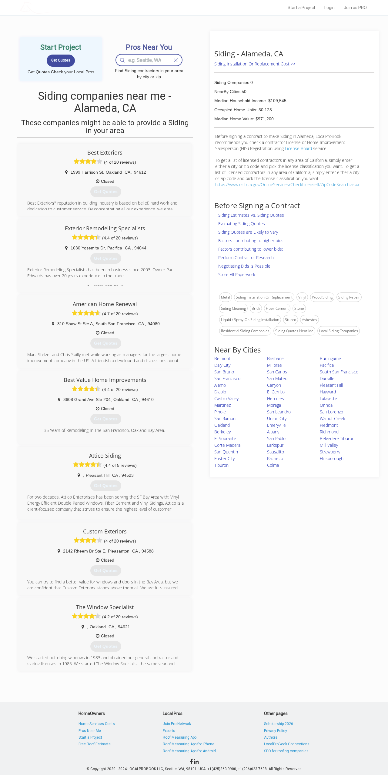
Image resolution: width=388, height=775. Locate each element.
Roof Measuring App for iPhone (188, 744)
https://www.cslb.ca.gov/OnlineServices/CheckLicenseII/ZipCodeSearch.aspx (287, 184)
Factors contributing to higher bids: (251, 240)
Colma (273, 465)
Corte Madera (227, 445)
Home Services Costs (97, 724)
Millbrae (274, 365)
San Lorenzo (331, 412)
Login (329, 7)
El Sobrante (225, 438)
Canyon (274, 385)
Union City (276, 418)
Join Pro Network (177, 724)
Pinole (220, 412)
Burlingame (330, 358)
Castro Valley (226, 398)
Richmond (329, 432)
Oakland (222, 425)
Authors (270, 737)
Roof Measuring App (179, 737)
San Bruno (224, 372)
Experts (169, 731)
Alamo (220, 385)
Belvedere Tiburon (337, 438)
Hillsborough (331, 458)
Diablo (220, 392)
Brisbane (275, 358)
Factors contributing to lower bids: (250, 249)
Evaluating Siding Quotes (241, 223)
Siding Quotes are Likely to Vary (248, 232)
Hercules (275, 398)
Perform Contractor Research (246, 257)
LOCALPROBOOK (55, 7)
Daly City (222, 365)
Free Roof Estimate (95, 744)
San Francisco (227, 378)
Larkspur (275, 445)
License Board (299, 148)
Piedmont (329, 425)
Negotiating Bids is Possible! (244, 266)
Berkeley (222, 432)
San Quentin (226, 452)
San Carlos (277, 372)
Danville (327, 378)
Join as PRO (355, 7)
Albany (273, 432)
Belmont (222, 358)
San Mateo (277, 378)
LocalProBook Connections (286, 744)
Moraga (274, 405)
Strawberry (330, 452)
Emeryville (276, 425)
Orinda (326, 405)
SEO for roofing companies (286, 751)
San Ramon (225, 418)
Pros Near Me (90, 731)
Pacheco (275, 458)
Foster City (224, 458)
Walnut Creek (332, 418)
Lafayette (328, 398)
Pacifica (327, 365)
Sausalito (275, 452)
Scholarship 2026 (278, 724)
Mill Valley (329, 445)
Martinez (222, 405)
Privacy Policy (275, 731)
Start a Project (301, 7)
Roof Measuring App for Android (189, 751)
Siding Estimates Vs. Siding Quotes (251, 215)
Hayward (328, 392)
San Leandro (279, 412)
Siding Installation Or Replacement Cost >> (255, 64)
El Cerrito (276, 392)
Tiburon (221, 465)
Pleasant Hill (331, 385)
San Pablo (276, 438)
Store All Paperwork (236, 274)
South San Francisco (339, 372)
